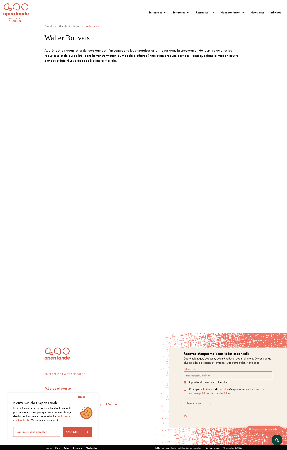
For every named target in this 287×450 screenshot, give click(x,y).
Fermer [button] (81, 397)
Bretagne (77, 447)
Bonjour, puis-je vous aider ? (265, 429)
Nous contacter (230, 12)
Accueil (48, 26)
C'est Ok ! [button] (72, 432)
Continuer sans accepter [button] (31, 432)
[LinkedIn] (185, 415)
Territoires (179, 12)
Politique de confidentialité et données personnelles (178, 447)
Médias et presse (58, 388)
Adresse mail (190, 369)
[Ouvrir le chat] (277, 440)
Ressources (203, 12)
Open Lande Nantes (69, 26)
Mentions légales (212, 447)
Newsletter (257, 12)
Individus (275, 12)
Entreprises (155, 12)
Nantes (48, 447)
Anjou (67, 447)
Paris (57, 447)
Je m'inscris (194, 403)
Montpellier (91, 447)
